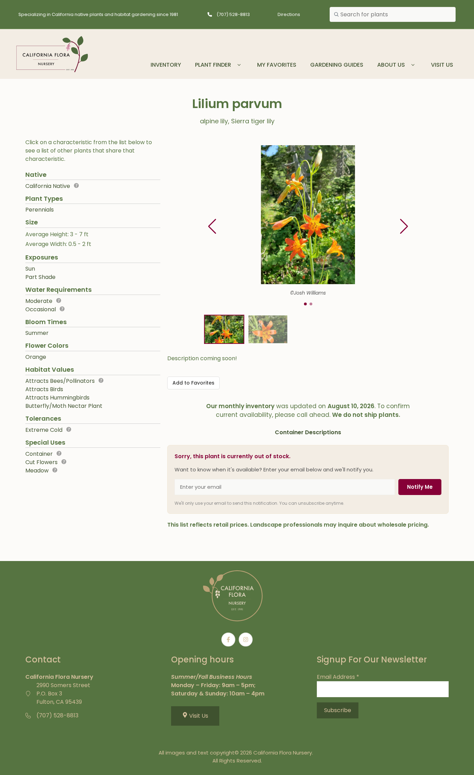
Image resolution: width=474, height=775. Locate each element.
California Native (47, 186)
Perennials (39, 210)
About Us (391, 65)
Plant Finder (213, 65)
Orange (35, 357)
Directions (289, 14)
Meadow (37, 471)
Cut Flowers (41, 462)
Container (39, 454)
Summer (37, 333)
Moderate (38, 301)
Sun (30, 269)
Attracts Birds (44, 389)
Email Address (338, 677)
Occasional (40, 309)
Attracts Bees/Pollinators (60, 381)
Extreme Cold (43, 430)
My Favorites (276, 65)
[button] (404, 226)
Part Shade (40, 277)
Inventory (166, 65)
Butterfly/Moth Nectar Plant (63, 406)
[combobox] (393, 14)
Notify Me (420, 486)
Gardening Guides (336, 65)
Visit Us (442, 65)
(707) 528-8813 (233, 14)
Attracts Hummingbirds (57, 398)
